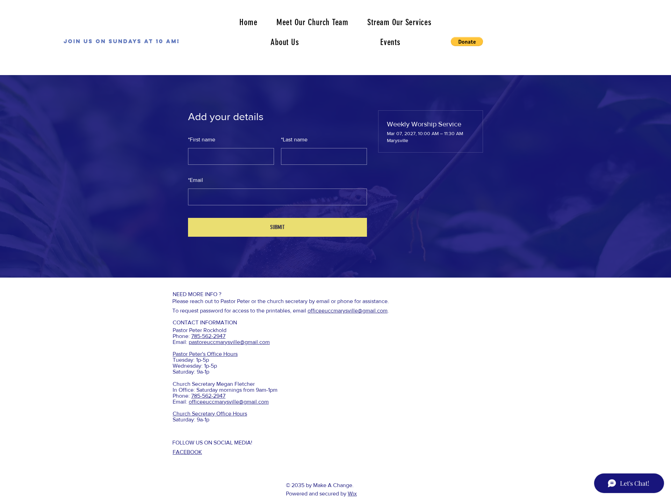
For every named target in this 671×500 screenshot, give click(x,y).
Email (195, 180)
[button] (467, 41)
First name (201, 139)
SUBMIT (277, 227)
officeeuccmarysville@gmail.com (348, 311)
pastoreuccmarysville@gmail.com (229, 342)
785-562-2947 (208, 336)
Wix (352, 494)
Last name (294, 139)
